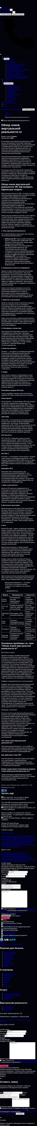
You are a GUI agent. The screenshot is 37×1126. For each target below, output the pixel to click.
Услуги (6, 59)
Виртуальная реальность (9, 853)
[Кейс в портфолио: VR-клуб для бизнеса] (8, 933)
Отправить (5, 918)
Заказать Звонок (18, 14)
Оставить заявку (28, 109)
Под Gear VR (8, 1008)
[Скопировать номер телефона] (13, 12)
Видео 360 (7, 999)
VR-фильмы (22, 854)
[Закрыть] (0, 1117)
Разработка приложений (12, 994)
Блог (5, 104)
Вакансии (7, 981)
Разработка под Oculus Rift (16, 64)
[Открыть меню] (0, 54)
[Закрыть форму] (0, 1078)
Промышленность (13, 94)
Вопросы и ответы (10, 102)
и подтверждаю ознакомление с (17, 910)
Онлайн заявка (6, 14)
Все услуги (10, 61)
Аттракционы (11, 90)
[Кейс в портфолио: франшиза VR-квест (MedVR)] (8, 925)
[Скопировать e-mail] (11, 10)
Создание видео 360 (14, 67)
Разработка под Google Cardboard (18, 69)
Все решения (11, 85)
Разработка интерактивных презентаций (17, 859)
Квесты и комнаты (13, 87)
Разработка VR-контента (15, 73)
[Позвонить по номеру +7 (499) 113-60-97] (18, 52)
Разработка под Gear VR (15, 66)
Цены (5, 81)
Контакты (7, 106)
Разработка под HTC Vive (15, 71)
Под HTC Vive (8, 1010)
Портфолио (8, 57)
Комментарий (5, 889)
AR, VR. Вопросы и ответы (18, 861)
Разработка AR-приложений (16, 78)
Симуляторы (11, 92)
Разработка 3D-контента (12, 995)
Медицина (10, 95)
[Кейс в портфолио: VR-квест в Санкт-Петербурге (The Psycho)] (8, 937)
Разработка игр (12, 62)
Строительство (12, 99)
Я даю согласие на (9, 909)
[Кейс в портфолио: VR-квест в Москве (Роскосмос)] (8, 932)
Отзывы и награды (10, 974)
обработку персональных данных (25, 1060)
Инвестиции (8, 986)
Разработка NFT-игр (14, 74)
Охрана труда (11, 97)
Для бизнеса (8, 83)
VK (1, 942)
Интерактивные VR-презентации (18, 76)
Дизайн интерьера (13, 89)
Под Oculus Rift (9, 1007)
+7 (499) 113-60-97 (6, 12)
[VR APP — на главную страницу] (3, 8)
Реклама (10, 101)
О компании (7, 80)
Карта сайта (4, 1020)
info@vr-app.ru (4, 10)
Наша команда (8, 975)
